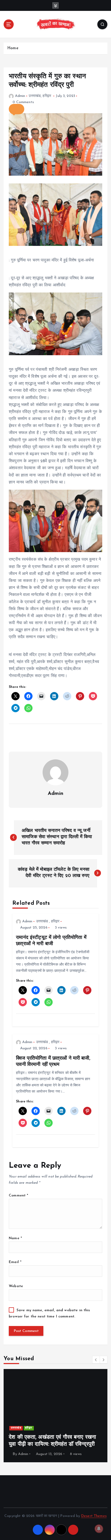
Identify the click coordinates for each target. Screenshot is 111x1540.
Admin (20, 96)
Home (12, 48)
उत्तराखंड (35, 96)
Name (15, 1238)
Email (15, 1262)
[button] (16, 109)
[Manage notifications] (99, 1528)
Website (16, 1286)
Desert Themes (94, 1516)
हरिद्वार (47, 96)
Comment (18, 1195)
